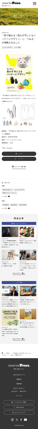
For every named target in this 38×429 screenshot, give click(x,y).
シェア (20, 153)
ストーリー (19, 395)
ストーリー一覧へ (19, 273)
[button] (6, 196)
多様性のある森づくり (7, 189)
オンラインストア (20, 412)
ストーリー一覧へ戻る (20, 166)
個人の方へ (23, 391)
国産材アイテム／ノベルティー (9, 192)
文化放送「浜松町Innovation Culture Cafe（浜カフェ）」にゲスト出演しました (27, 302)
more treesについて (19, 375)
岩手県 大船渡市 (22, 204)
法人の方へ (15, 391)
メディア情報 (17, 47)
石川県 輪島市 (6, 204)
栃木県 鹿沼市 (14, 204)
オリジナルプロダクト (7, 47)
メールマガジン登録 (20, 402)
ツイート (20, 158)
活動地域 (19, 383)
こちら (10, 148)
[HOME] (2, 353)
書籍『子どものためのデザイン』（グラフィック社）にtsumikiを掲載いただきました (27, 325)
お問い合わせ (20, 407)
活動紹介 (19, 379)
